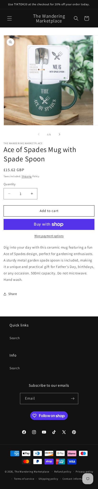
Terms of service (24, 478)
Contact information (75, 478)
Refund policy (62, 471)
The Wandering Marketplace (32, 471)
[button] (9, 18)
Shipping (27, 176)
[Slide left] (38, 134)
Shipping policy (48, 478)
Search (15, 338)
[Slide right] (59, 134)
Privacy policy (84, 471)
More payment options (49, 236)
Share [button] (12, 294)
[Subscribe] (73, 398)
